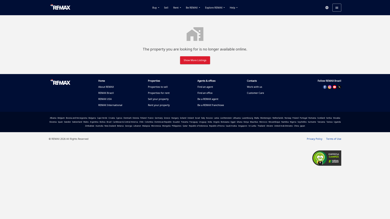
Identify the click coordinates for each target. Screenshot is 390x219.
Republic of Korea (217, 126)
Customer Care (255, 93)
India (210, 122)
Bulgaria (92, 118)
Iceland (183, 118)
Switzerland (77, 122)
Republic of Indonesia (198, 126)
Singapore (242, 126)
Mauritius (254, 122)
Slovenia (53, 122)
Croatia (111, 118)
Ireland (191, 118)
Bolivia (102, 122)
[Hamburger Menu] (336, 8)
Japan (302, 126)
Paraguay (194, 122)
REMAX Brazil (106, 93)
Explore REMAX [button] (214, 7)
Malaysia (146, 126)
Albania (53, 118)
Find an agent (205, 87)
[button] (327, 8)
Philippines (176, 126)
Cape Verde (102, 118)
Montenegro (265, 118)
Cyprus (119, 118)
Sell (166, 7)
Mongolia (166, 126)
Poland (295, 118)
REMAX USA (105, 99)
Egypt (233, 122)
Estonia (136, 118)
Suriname (312, 122)
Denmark (127, 118)
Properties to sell (158, 87)
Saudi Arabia (231, 126)
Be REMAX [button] (192, 7)
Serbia (329, 118)
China (296, 126)
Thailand (261, 126)
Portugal (303, 118)
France (151, 118)
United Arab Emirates (283, 126)
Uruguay (202, 122)
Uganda (337, 122)
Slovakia (336, 118)
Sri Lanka (252, 126)
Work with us (254, 87)
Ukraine (269, 126)
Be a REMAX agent (207, 99)
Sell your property (158, 99)
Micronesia (156, 126)
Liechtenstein (226, 118)
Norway (288, 118)
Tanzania (321, 122)
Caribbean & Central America (125, 122)
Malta (256, 118)
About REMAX (106, 87)
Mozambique (274, 122)
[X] (339, 87)
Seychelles (302, 122)
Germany (159, 118)
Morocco (263, 122)
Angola (216, 122)
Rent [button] (176, 7)
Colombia (149, 122)
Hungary (175, 118)
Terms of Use (333, 139)
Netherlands (278, 118)
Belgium (61, 118)
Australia (99, 126)
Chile (141, 122)
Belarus (120, 126)
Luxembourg (247, 118)
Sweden (67, 122)
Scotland (321, 118)
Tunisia (329, 122)
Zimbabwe (89, 126)
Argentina (94, 122)
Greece (167, 118)
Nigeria (293, 122)
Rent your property (159, 105)
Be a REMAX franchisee (210, 105)
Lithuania (237, 118)
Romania (312, 118)
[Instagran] (330, 87)
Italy (203, 118)
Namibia (285, 122)
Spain (60, 122)
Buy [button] (154, 7)
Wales (86, 122)
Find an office (205, 93)
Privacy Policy (314, 139)
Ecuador (176, 122)
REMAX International (110, 105)
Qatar (185, 126)
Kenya (246, 122)
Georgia (128, 126)
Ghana (239, 122)
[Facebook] (325, 87)
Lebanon (137, 126)
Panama (184, 122)
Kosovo (209, 118)
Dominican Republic (163, 122)
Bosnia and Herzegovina (76, 118)
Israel (197, 118)
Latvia (216, 118)
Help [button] (233, 7)
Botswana (225, 122)
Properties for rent (159, 93)
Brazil (109, 122)
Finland (143, 118)
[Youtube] (334, 87)
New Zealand (110, 126)
